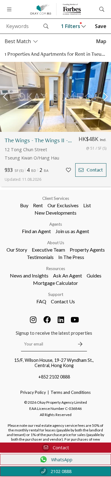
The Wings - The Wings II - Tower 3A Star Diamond (38, 140)
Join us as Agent (72, 231)
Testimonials (40, 257)
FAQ (41, 301)
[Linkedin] (61, 319)
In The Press (71, 257)
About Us (55, 242)
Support (55, 294)
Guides (94, 275)
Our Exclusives (63, 205)
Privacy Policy (33, 392)
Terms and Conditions (71, 392)
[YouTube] (75, 319)
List (87, 205)
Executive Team (48, 250)
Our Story (16, 250)
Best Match (18, 41)
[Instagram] (33, 319)
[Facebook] (47, 319)
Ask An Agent (67, 275)
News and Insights (29, 275)
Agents (55, 224)
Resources (55, 268)
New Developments (55, 213)
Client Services (55, 198)
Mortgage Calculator (55, 283)
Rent (38, 205)
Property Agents (87, 250)
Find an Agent (36, 231)
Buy (24, 205)
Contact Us (63, 301)
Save (100, 26)
